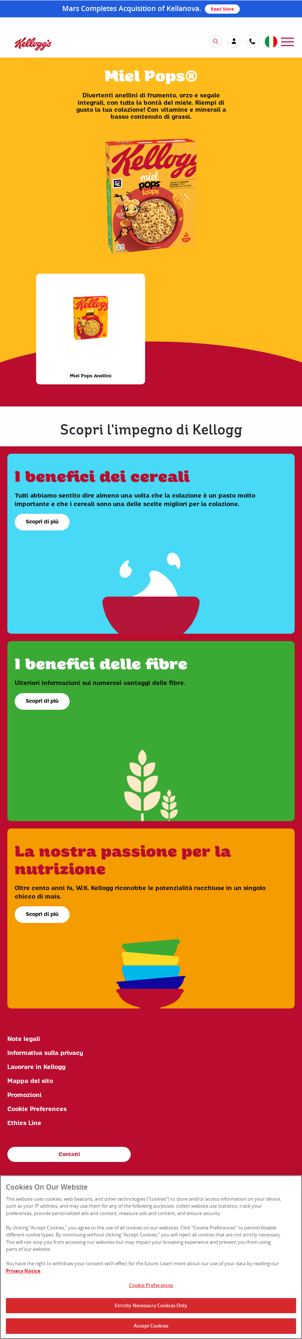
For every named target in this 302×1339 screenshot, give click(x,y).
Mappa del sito (30, 1081)
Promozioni (24, 1095)
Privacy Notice (23, 1270)
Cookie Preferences (151, 1285)
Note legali (23, 1039)
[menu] (287, 41)
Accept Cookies (151, 1325)
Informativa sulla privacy (45, 1053)
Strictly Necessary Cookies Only (151, 1305)
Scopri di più (42, 522)
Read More (222, 9)
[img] (33, 43)
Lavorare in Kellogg (36, 1067)
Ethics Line (24, 1123)
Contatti (69, 1154)
